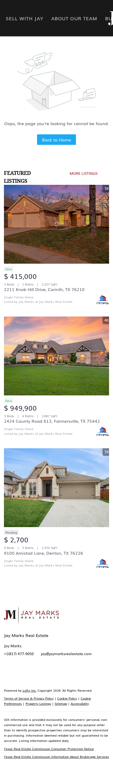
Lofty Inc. (30, 690)
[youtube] (60, 673)
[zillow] (29, 673)
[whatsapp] (92, 673)
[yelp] (39, 673)
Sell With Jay (24, 18)
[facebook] (8, 673)
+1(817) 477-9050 (19, 653)
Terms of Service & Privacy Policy (29, 698)
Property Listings (38, 703)
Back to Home (56, 139)
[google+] (81, 673)
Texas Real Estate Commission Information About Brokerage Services (56, 756)
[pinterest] (71, 673)
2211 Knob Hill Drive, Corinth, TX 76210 (44, 289)
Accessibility (80, 703)
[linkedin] (18, 673)
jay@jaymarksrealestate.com (66, 653)
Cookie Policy (67, 698)
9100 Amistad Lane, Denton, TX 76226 (43, 553)
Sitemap (61, 703)
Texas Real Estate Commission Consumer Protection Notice (49, 748)
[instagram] (50, 673)
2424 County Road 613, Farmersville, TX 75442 (52, 421)
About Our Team (74, 18)
